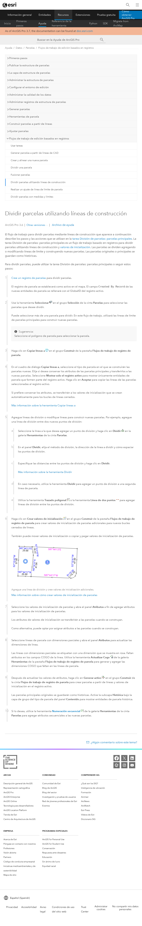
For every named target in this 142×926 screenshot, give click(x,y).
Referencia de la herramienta (61, 23)
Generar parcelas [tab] (19, 109)
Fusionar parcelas (20, 174)
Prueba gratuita (106, 14)
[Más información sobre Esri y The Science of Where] (10, 762)
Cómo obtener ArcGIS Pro (128, 15)
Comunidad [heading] (48, 775)
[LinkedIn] (132, 758)
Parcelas (30, 47)
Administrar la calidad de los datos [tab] (30, 94)
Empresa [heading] (8, 831)
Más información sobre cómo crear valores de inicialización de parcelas (54, 595)
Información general (20, 14)
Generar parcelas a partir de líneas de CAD (35, 152)
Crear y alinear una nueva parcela (29, 160)
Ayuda (42, 23)
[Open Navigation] (137, 5)
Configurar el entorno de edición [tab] (29, 87)
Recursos (63, 14)
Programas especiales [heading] (55, 831)
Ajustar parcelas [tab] (19, 131)
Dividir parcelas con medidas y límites (32, 196)
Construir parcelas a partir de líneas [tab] (30, 123)
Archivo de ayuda (62, 225)
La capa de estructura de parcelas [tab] (29, 72)
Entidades (45, 14)
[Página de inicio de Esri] (9, 5)
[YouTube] (132, 765)
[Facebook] (116, 758)
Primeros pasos (21, 23)
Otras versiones (35, 225)
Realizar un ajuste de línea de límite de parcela (37, 189)
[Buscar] (127, 5)
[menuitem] (21, 783)
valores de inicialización (75, 247)
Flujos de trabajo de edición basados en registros (66, 47)
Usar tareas (17, 145)
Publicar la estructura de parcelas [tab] (29, 65)
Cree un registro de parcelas (28, 278)
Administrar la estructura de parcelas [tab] (31, 80)
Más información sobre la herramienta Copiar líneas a (43, 405)
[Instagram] (124, 765)
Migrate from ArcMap (120, 23)
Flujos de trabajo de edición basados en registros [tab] (39, 138)
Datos (19, 47)
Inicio (7, 23)
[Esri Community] (116, 765)
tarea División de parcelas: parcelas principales (102, 238)
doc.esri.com (85, 31)
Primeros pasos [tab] (18, 58)
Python (93, 23)
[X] (124, 758)
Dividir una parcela (21, 167)
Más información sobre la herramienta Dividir (45, 472)
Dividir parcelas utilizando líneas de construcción (38, 182)
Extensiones (83, 14)
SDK (105, 23)
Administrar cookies (101, 908)
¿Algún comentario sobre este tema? (114, 742)
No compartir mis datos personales (125, 908)
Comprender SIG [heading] (90, 775)
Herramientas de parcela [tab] (24, 116)
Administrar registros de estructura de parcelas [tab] (37, 102)
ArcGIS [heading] (7, 775)
